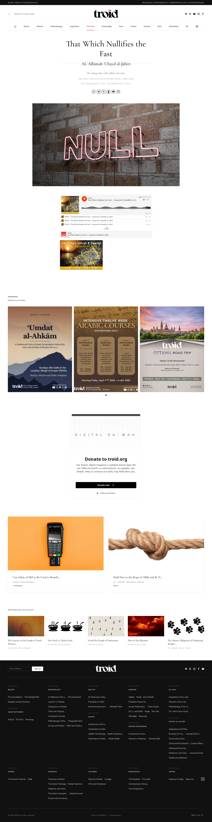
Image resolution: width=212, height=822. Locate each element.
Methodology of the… (57, 721)
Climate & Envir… (193, 734)
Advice (11, 719)
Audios (85, 79)
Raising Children (95, 779)
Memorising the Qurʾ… (98, 706)
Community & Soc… (177, 738)
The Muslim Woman (17, 779)
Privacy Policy (115, 815)
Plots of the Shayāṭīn (138, 640)
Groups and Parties (56, 725)
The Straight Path (31, 697)
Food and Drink (196, 753)
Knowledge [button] (107, 26)
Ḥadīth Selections (115, 734)
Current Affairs (196, 743)
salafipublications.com (178, 2)
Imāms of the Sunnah (97, 79)
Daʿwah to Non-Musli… (179, 711)
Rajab (147, 711)
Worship (117, 79)
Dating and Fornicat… (178, 748)
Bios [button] (160, 26)
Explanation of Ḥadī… (97, 738)
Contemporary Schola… (138, 784)
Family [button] (133, 26)
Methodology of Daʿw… (179, 706)
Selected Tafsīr (116, 706)
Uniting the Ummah (56, 716)
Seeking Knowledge (138, 726)
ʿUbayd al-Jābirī (128, 79)
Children (92, 772)
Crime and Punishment (179, 743)
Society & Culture (177, 722)
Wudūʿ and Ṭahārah (145, 697)
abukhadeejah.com (161, 2)
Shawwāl (143, 716)
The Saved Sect (74, 697)
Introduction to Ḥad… (97, 729)
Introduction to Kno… (137, 734)
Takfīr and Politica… (74, 725)
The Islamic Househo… (58, 793)
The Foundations (15, 697)
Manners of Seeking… (138, 738)
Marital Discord (76, 793)
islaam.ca (18, 2)
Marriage (52, 772)
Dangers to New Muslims (19, 702)
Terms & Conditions (98, 815)
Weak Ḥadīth (114, 738)
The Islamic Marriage (57, 784)
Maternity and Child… (57, 788)
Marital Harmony (75, 784)
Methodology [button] (56, 26)
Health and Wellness (178, 757)
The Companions (136, 788)
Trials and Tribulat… (56, 711)
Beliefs (11, 690)
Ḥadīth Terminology (97, 734)
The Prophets (134, 779)
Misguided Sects (75, 721)
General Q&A (154, 738)
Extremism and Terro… (178, 753)
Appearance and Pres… (178, 729)
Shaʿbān (155, 711)
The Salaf (146, 779)
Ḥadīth (91, 717)
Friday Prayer (153, 706)
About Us (189, 779)
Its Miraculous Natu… (97, 697)
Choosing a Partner (56, 779)
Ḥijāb (30, 779)
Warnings (29, 719)
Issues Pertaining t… (137, 706)
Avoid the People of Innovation (103, 640)
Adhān (131, 697)
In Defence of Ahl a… (57, 697)
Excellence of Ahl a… (97, 724)
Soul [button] (121, 26)
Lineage (108, 779)
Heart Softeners (15, 712)
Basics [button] (26, 26)
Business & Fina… (176, 734)
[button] (9, 14)
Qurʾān (91, 690)
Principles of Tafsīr (96, 702)
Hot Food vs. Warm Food (60, 640)
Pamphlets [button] (174, 26)
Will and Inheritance (97, 784)
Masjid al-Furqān (176, 779)
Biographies (134, 772)
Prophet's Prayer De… (138, 702)
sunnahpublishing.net (196, 2)
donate (10, 2)
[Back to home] (106, 14)
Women (11, 772)
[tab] (100, 395)
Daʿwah (172, 690)
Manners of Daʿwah (177, 702)
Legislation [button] (74, 26)
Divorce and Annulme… (58, 798)
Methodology (54, 690)
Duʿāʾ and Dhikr (136, 711)
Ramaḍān (109, 79)
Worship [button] (90, 26)
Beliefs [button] (40, 26)
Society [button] (147, 26)
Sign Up (37, 669)
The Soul (19, 719)
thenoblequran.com (30, 2)
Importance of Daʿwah (178, 697)
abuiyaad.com (147, 2)
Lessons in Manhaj (56, 702)
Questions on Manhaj (57, 706)
